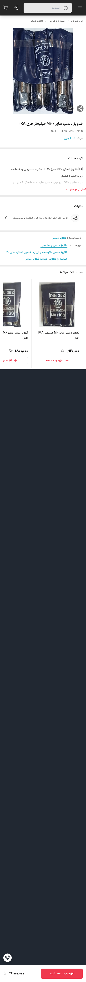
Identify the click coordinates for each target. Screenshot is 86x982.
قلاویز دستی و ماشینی (53, 245)
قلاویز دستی (36, 21)
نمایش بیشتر (78, 189)
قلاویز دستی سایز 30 (18, 252)
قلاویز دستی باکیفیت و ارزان (50, 252)
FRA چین (69, 138)
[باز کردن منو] (79, 7)
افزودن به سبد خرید (61, 974)
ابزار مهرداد (77, 21)
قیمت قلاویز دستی (36, 259)
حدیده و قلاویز (57, 21)
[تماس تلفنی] (7, 958)
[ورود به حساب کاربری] (17, 7)
